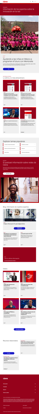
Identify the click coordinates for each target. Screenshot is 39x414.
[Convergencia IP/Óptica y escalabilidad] (11, 304)
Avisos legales (25, 405)
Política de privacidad (6, 405)
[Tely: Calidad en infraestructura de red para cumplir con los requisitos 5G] (28, 304)
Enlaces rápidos (6, 392)
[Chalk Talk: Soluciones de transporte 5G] (11, 276)
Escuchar (7, 173)
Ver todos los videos (19, 329)
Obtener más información (19, 228)
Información (5, 383)
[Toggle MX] (35, 383)
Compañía (5, 386)
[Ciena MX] (5, 378)
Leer (8, 68)
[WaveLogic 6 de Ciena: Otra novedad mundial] (28, 276)
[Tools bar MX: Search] (30, 1)
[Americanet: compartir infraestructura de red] (11, 113)
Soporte (4, 389)
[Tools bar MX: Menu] (34, 1)
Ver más (8, 353)
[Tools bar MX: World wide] (32, 1)
